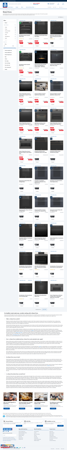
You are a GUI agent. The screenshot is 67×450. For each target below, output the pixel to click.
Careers (35, 432)
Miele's (32, 330)
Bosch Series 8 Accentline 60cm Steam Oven (40, 296)
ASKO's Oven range (19, 332)
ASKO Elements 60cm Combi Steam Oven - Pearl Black (40, 124)
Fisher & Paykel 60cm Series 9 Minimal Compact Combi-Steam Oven (25, 152)
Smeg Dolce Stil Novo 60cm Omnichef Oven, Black (55, 152)
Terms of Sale (57, 448)
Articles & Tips (21, 439)
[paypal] (17, 447)
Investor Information (37, 439)
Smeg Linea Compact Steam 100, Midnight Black (25, 181)
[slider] (4, 48)
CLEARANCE (49, 7)
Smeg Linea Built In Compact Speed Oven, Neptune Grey (40, 94)
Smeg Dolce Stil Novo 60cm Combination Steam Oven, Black (41, 152)
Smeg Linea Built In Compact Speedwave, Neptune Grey (55, 94)
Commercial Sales (52, 440)
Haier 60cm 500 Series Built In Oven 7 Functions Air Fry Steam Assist (56, 36)
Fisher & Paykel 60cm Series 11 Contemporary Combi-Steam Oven (25, 124)
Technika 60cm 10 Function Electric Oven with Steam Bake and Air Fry (25, 267)
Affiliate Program (36, 440)
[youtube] (8, 431)
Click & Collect (51, 434)
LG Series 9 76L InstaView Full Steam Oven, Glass (55, 65)
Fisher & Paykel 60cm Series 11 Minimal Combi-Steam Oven (55, 124)
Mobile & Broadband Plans (23, 432)
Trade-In (35, 435)
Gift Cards (20, 436)
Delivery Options (51, 432)
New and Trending (37, 434)
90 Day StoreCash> (21, 434)
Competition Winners (52, 436)
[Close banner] (13, 445)
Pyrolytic (48, 365)
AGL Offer (35, 436)
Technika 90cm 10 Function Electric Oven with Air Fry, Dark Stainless (56, 267)
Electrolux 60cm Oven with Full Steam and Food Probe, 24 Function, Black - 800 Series (40, 65)
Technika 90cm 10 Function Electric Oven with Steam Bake (25, 296)
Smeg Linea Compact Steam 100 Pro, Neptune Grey (56, 210)
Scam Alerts (51, 439)
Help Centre (51, 431)
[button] (10, 406)
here (14, 0)
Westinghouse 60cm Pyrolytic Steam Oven (24, 36)
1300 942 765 (35, 4)
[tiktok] (6, 431)
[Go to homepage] (5, 5)
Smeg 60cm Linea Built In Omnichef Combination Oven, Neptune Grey (40, 181)
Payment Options (21, 435)
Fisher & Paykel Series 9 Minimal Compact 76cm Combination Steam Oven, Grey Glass (56, 296)
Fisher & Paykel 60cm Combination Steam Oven (56, 238)
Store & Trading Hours (22, 431)
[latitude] (23, 447)
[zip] (14, 447)
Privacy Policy (9, 440)
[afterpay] (20, 447)
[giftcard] (24, 447)
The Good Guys (36, 431)
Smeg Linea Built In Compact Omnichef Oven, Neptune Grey (40, 210)
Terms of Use (62, 448)
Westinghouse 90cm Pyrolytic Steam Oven (24, 65)
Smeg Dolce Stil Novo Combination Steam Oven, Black (25, 238)
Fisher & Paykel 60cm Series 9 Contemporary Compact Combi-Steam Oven (25, 94)
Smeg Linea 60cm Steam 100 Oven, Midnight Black (25, 210)
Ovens (40, 346)
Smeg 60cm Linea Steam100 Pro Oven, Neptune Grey (56, 181)
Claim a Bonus (51, 435)
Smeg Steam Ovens (16, 334)
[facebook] (3, 431)
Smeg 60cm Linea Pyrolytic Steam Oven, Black (41, 36)
